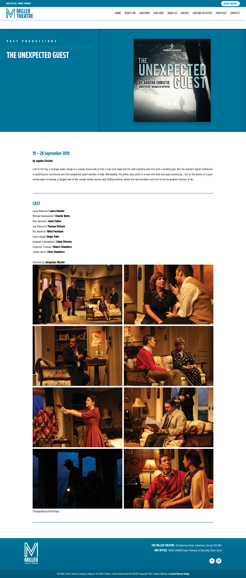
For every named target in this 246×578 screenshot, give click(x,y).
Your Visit (221, 13)
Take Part (158, 13)
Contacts (235, 13)
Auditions (144, 13)
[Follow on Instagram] (218, 561)
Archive (185, 13)
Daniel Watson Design (179, 573)
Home (118, 13)
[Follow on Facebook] (212, 561)
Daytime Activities (202, 13)
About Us (172, 13)
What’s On (130, 13)
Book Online (230, 4)
